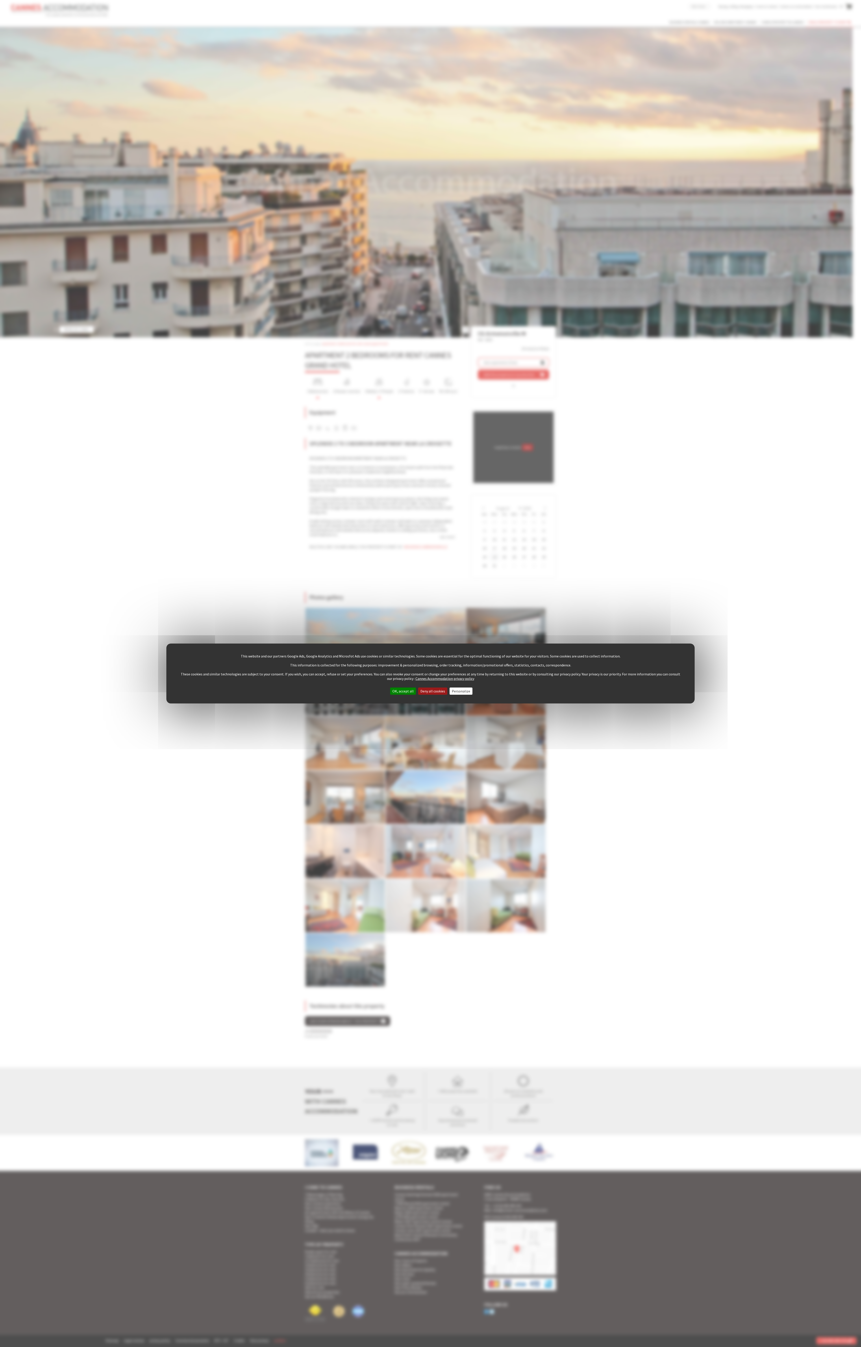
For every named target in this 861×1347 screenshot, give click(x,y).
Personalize (461, 691)
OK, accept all (403, 691)
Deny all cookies (432, 691)
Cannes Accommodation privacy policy (444, 678)
